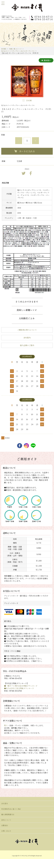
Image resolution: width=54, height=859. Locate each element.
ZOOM (29, 100)
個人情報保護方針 (7, 814)
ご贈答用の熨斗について (27, 330)
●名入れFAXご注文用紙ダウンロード (19, 688)
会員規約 (4, 825)
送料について (6, 820)
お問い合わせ (6, 831)
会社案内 (27, 337)
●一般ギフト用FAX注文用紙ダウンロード (20, 686)
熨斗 (6, 725)
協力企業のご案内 (27, 345)
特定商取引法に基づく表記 (11, 809)
